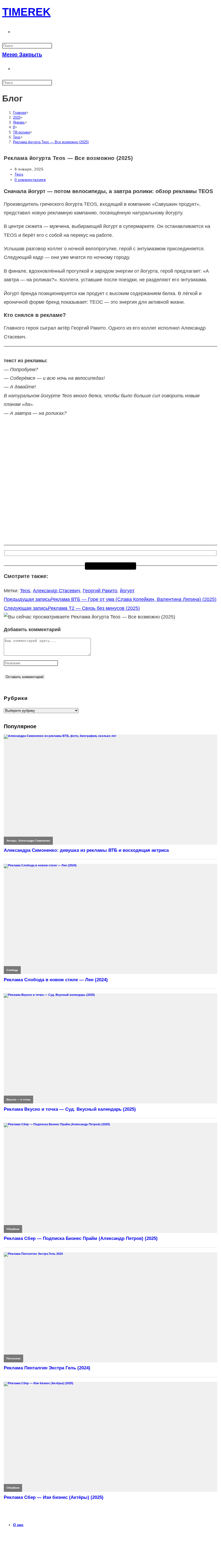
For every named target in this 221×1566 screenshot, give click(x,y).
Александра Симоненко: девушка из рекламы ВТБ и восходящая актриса (86, 850)
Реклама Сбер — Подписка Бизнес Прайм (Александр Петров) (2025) (81, 1238)
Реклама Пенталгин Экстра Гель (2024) (47, 1367)
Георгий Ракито (100, 590)
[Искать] (55, 83)
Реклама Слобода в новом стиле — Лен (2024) (56, 979)
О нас (18, 1525)
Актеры (11, 840)
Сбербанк (12, 1229)
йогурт (127, 590)
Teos (19, 174)
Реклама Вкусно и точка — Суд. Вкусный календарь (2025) (70, 1109)
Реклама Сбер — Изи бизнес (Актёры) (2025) (53, 1497)
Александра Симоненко (34, 840)
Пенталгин (13, 1358)
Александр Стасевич (56, 590)
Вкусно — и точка (18, 1099)
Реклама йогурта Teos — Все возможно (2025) (51, 142)
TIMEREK (26, 12)
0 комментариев (30, 179)
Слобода (12, 970)
